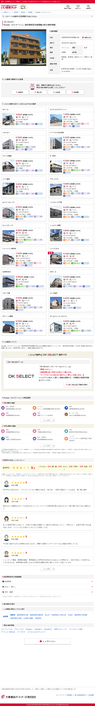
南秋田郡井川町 (22, 615)
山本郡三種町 (28, 618)
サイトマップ (60, 695)
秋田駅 (30, 12)
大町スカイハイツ (60, 629)
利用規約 (69, 695)
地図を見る (87, 37)
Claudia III (48, 629)
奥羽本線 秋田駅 (68, 69)
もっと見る (47, 568)
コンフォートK (6, 629)
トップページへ (49, 641)
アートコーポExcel (8, 632)
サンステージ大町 (75, 629)
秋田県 (16, 12)
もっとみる (47, 420)
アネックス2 (18, 629)
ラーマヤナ (21, 632)
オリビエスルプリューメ (37, 632)
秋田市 (23, 12)
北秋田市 (38, 618)
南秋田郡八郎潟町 (80, 615)
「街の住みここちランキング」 (23, 474)
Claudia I (29, 629)
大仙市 (57, 92)
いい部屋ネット (6, 12)
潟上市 (39, 92)
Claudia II (38, 629)
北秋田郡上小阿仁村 (58, 615)
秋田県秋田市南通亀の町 (70, 37)
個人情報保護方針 (80, 695)
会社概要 (91, 695)
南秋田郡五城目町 (36, 615)
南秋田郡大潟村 (16, 618)
